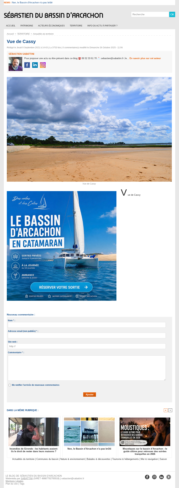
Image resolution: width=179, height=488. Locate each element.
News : (8, 2)
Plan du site (12, 483)
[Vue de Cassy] (89, 78)
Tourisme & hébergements (125, 459)
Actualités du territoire (43, 34)
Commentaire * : (16, 352)
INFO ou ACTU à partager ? (102, 25)
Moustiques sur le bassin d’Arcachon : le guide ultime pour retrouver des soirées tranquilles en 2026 (145, 451)
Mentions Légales (14, 481)
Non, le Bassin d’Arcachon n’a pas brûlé (89, 448)
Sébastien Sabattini (21, 54)
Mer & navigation (149, 459)
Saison (163, 459)
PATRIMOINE (27, 25)
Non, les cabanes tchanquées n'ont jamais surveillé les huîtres (43, 2)
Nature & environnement (72, 459)
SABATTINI (27, 478)
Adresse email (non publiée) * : (23, 331)
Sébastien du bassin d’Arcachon (53, 15)
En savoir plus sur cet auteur (145, 58)
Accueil (11, 25)
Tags (22, 483)
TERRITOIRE (76, 25)
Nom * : (11, 320)
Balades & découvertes (98, 459)
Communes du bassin (47, 459)
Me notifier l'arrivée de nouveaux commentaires (35, 385)
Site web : (12, 342)
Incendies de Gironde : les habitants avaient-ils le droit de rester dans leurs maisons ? (34, 450)
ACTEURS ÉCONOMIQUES (51, 25)
